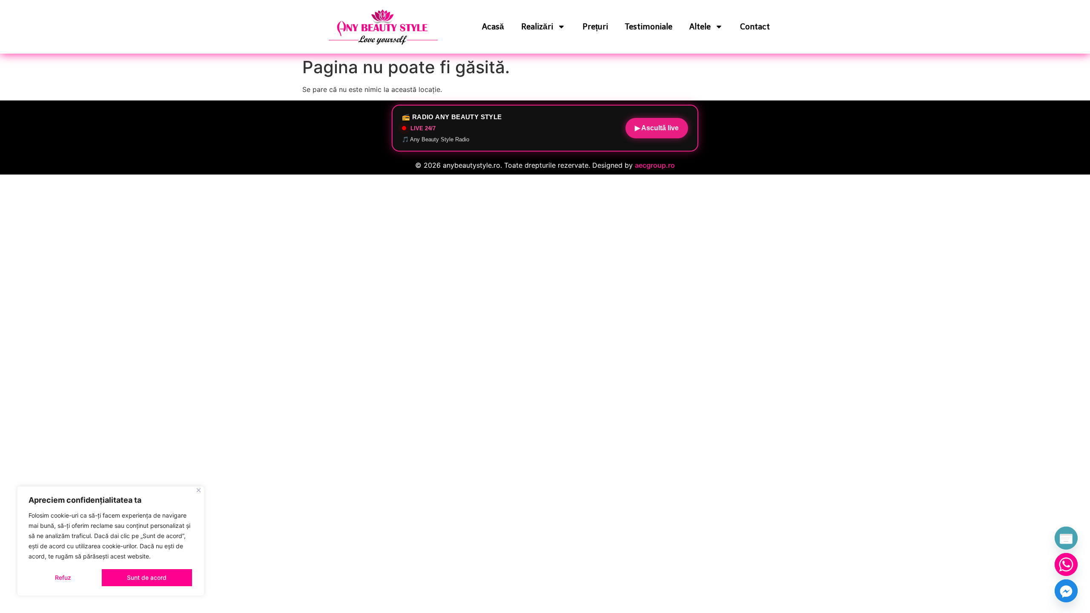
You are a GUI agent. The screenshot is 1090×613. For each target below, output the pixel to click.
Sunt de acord (146, 577)
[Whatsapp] (1066, 564)
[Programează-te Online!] (1066, 538)
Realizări (537, 27)
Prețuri (595, 27)
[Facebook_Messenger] (1066, 590)
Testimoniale (648, 27)
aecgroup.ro (655, 165)
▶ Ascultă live (657, 128)
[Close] (199, 490)
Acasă (493, 27)
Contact (755, 27)
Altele (700, 27)
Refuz (63, 577)
